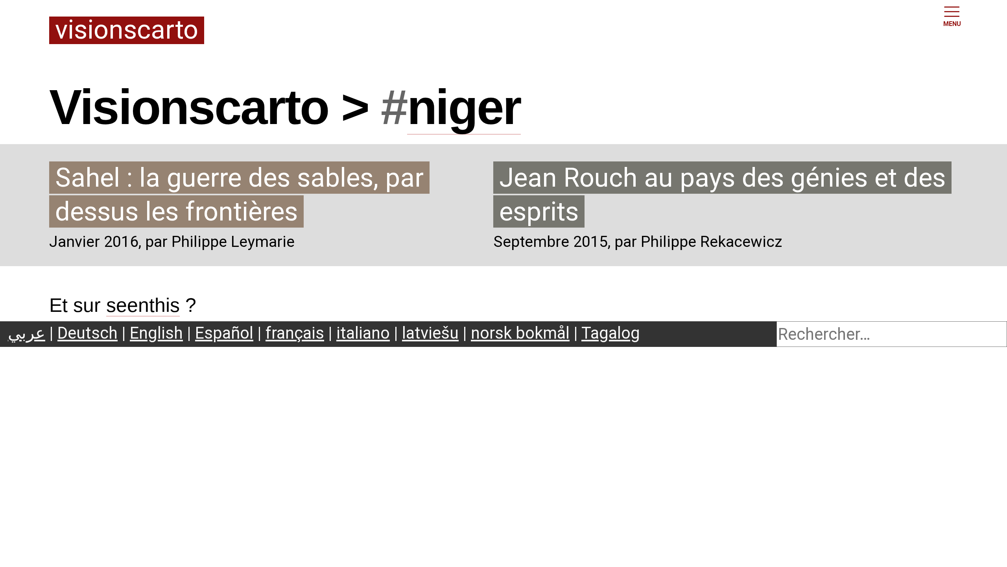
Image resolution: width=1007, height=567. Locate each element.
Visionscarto (126, 30)
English (156, 333)
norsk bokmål (520, 333)
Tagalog (610, 333)
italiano (363, 333)
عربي (26, 333)
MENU (952, 24)
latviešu (430, 333)
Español (224, 333)
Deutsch (87, 333)
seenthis (143, 305)
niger (464, 107)
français (295, 333)
